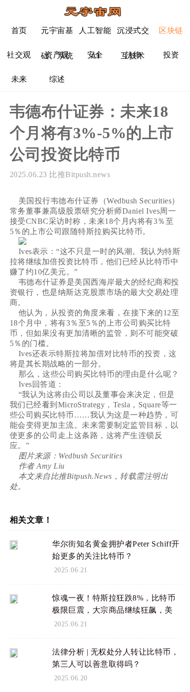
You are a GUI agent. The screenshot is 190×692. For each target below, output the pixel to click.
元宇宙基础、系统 (57, 34)
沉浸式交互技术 (133, 34)
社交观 (19, 55)
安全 (95, 55)
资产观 (57, 55)
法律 (133, 55)
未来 (19, 79)
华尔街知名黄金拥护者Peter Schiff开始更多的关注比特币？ (116, 550)
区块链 (171, 30)
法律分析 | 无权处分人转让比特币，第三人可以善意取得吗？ (115, 658)
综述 (57, 79)
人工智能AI (95, 34)
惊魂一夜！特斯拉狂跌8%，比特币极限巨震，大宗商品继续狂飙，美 (113, 604)
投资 (171, 55)
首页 (19, 30)
